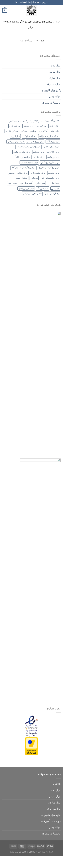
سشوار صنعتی (21, 178)
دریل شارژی (39, 157)
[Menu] (59, 10)
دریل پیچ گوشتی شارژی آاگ (23, 167)
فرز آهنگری (40, 183)
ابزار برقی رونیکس (18, 121)
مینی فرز (55, 188)
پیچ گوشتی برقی (52, 193)
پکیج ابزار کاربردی (51, 90)
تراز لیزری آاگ (53, 141)
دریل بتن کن (38, 152)
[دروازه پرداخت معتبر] (31, 746)
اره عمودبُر (28, 126)
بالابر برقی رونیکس (38, 131)
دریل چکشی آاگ (38, 173)
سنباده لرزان (53, 183)
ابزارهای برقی (53, 84)
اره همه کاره (14, 126)
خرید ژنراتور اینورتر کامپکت (28, 147)
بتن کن (24, 131)
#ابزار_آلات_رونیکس (50, 121)
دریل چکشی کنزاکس (50, 178)
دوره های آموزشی (51, 821)
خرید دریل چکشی (51, 147)
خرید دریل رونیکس (15, 141)
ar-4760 (57, 784)
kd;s (36, 121)
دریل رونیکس (53, 157)
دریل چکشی (53, 173)
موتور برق (12, 183)
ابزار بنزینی (55, 71)
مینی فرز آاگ (42, 188)
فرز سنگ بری (26, 183)
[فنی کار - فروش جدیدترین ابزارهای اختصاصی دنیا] (31, 10)
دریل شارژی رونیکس (50, 162)
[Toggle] (3, 65)
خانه (58, 21)
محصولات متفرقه (51, 102)
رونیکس (34, 178)
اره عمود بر (41, 126)
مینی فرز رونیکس (26, 188)
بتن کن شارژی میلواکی (49, 136)
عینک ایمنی (55, 96)
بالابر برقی (54, 131)
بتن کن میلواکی (29, 136)
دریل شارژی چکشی (29, 162)
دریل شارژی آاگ (23, 157)
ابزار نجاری (54, 126)
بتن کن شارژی (11, 131)
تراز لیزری (15, 136)
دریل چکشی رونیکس (18, 173)
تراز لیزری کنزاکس (35, 141)
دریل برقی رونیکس (21, 152)
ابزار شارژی (54, 78)
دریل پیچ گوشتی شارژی (49, 167)
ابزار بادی (56, 65)
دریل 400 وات (53, 152)
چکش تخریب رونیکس (32, 193)
